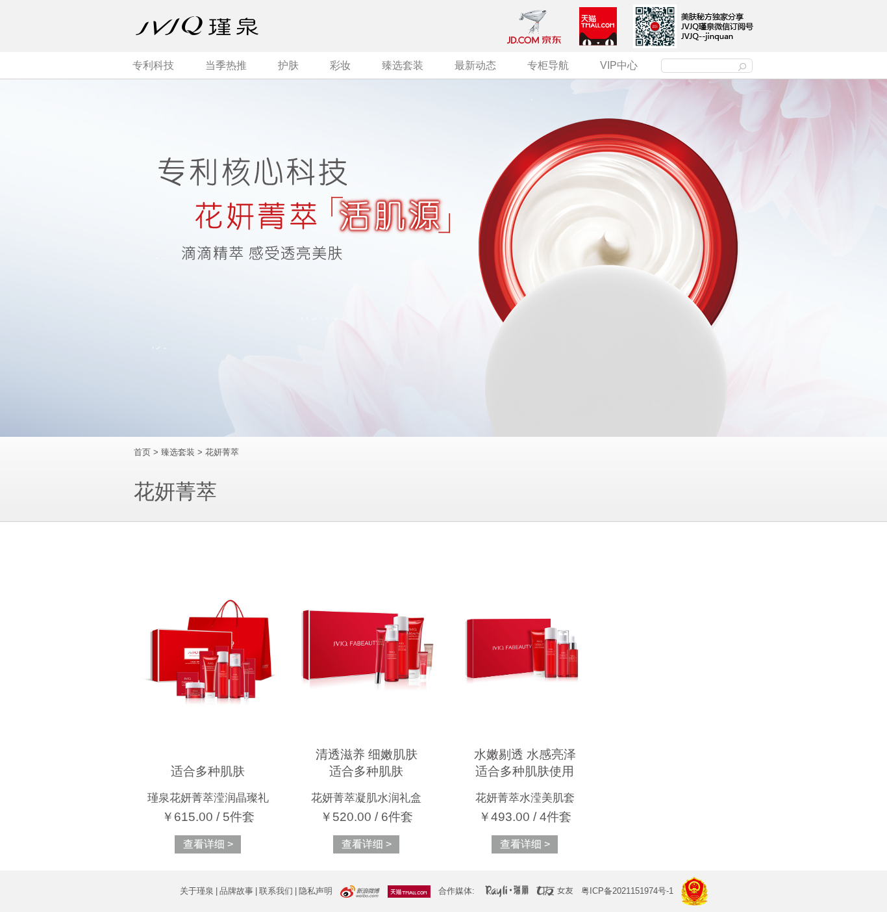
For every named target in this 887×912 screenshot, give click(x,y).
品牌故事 (236, 891)
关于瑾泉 (197, 891)
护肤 (288, 65)
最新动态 (475, 65)
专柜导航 (548, 65)
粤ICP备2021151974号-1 (627, 891)
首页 (142, 452)
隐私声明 (315, 891)
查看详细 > (208, 844)
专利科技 (153, 65)
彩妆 (340, 65)
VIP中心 (619, 65)
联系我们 (276, 891)
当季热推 (226, 65)
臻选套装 (402, 65)
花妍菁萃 (222, 452)
